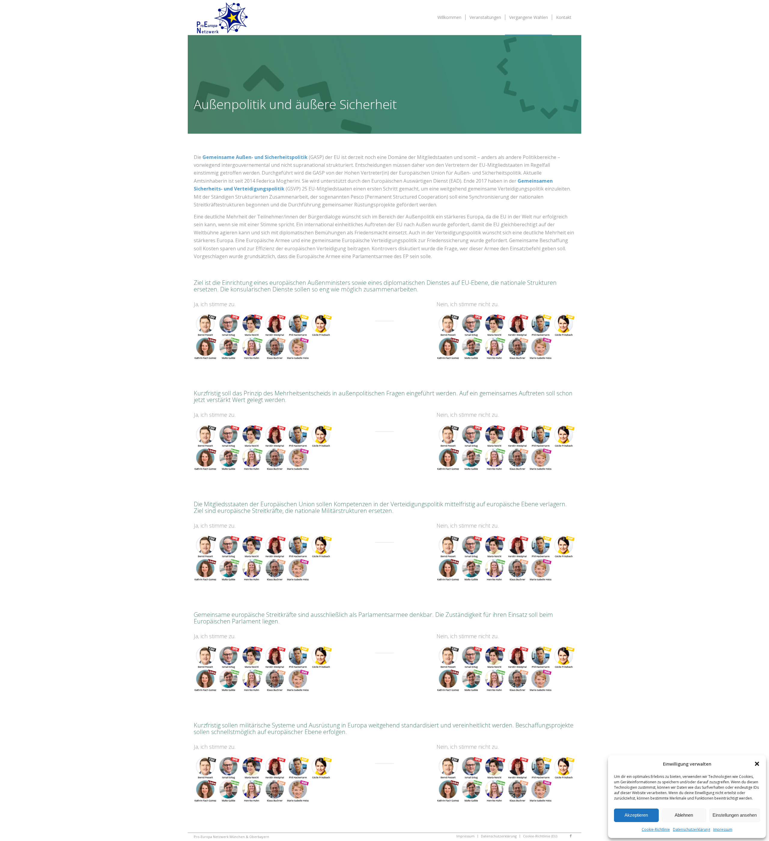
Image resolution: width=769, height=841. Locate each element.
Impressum (722, 829)
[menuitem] (449, 17)
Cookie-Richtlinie (656, 829)
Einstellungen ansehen (735, 815)
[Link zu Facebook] (570, 835)
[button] (757, 764)
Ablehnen (684, 815)
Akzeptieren (636, 815)
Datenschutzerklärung (691, 829)
